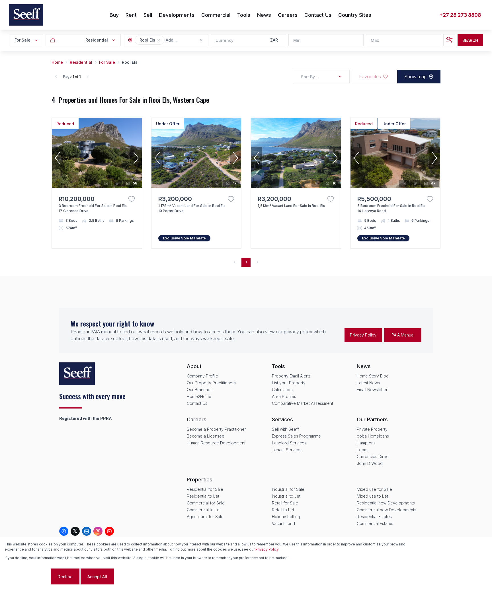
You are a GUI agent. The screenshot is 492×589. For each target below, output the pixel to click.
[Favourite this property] (131, 199)
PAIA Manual (402, 335)
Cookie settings (27, 576)
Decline (65, 576)
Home (57, 62)
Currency (224, 40)
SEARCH (470, 40)
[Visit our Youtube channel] (109, 531)
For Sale (107, 62)
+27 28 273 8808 (460, 15)
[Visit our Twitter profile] (75, 531)
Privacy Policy (363, 335)
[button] (158, 40)
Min (297, 40)
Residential (81, 62)
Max (375, 40)
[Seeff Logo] (26, 15)
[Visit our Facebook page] (63, 531)
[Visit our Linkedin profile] (86, 531)
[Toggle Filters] (449, 40)
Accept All (97, 576)
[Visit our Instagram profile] (97, 531)
